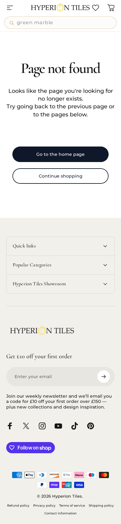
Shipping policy (101, 506)
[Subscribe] (103, 376)
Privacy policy (44, 506)
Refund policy (18, 506)
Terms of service (72, 506)
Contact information (60, 513)
